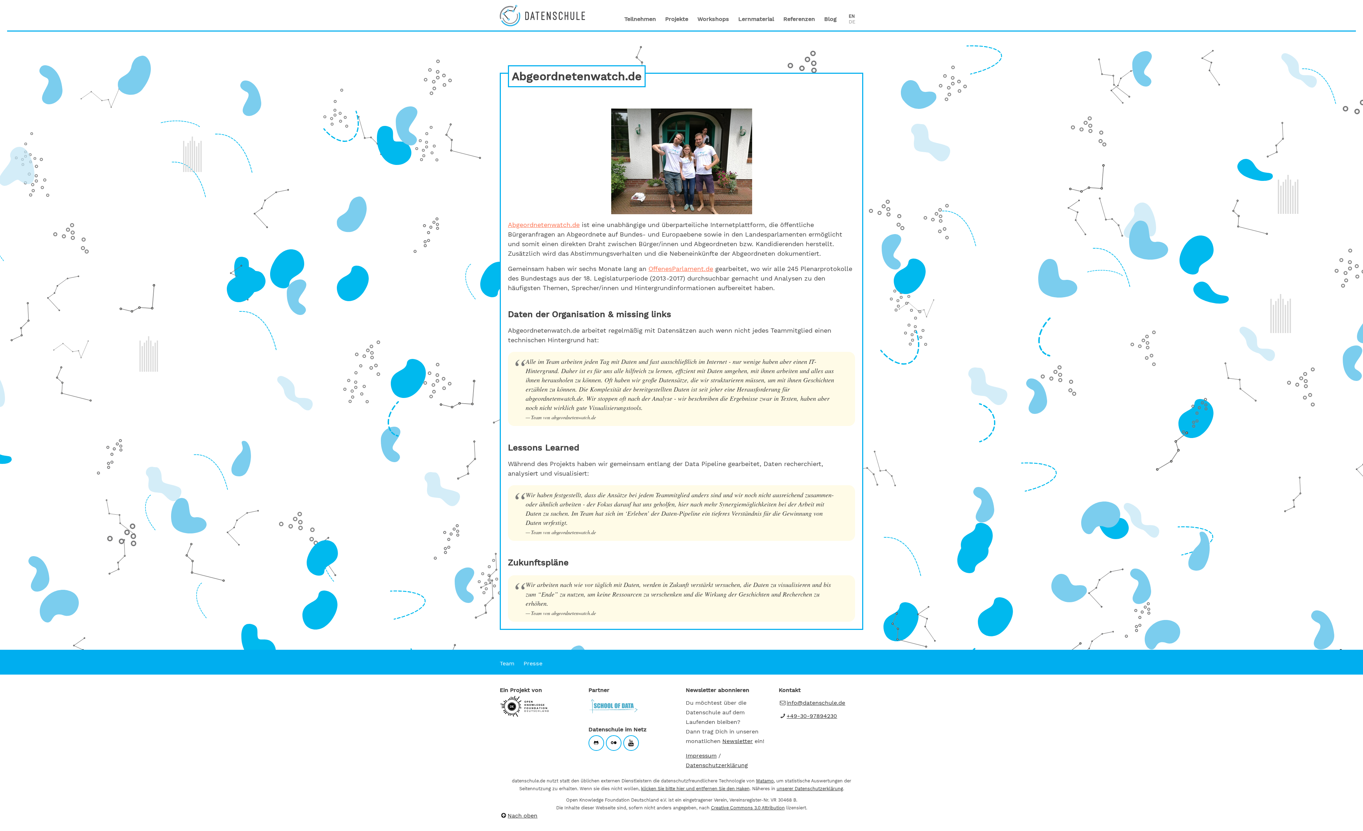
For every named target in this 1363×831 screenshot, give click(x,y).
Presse (533, 663)
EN (852, 16)
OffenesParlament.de (680, 268)
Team (507, 663)
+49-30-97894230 (812, 716)
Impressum (701, 755)
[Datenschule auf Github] (596, 743)
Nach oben (522, 815)
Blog (830, 19)
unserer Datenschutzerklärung (810, 788)
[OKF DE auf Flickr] (614, 743)
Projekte (676, 19)
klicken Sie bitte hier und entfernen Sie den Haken (695, 788)
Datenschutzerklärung (717, 765)
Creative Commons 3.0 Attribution (748, 807)
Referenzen (799, 19)
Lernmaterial (756, 19)
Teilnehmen (640, 19)
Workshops (713, 19)
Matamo (765, 780)
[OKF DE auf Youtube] (631, 743)
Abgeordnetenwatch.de (544, 224)
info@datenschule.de (816, 702)
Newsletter (737, 741)
